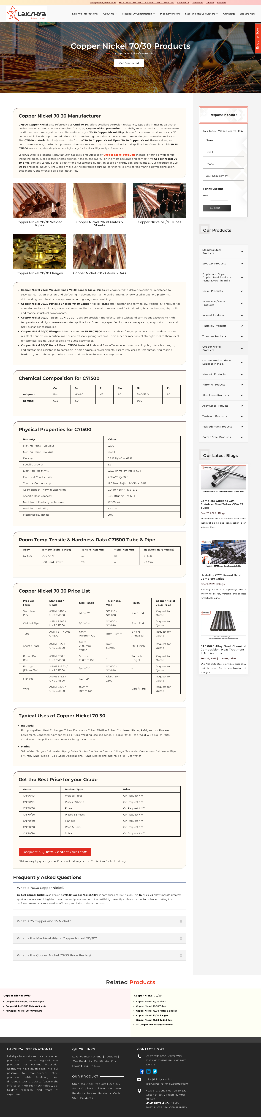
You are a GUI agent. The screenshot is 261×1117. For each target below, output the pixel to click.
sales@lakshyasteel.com (103, 3)
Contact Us (183, 3)
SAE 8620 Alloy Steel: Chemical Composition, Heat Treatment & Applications (223, 649)
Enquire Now (247, 13)
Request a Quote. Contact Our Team (55, 852)
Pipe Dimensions (170, 13)
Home (110, 53)
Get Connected (129, 63)
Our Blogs (229, 13)
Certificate (101, 1061)
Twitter (210, 3)
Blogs (221, 513)
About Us (108, 13)
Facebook (197, 3)
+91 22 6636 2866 (156, 1056)
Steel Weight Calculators (200, 13)
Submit (215, 208)
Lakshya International (85, 13)
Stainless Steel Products (89, 1083)
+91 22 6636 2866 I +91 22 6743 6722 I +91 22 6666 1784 (146, 3)
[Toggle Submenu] (241, 251)
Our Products (82, 1061)
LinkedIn (221, 3)
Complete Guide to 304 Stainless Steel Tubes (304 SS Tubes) (222, 504)
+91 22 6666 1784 (163, 1060)
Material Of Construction (137, 13)
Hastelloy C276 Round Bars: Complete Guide (221, 576)
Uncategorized (228, 658)
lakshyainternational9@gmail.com (167, 1083)
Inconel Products (99, 1093)
